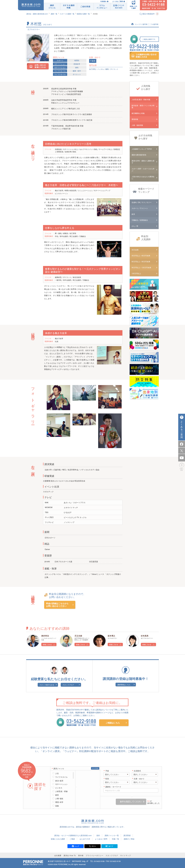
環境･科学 (59, 802)
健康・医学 (77, 71)
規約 (98, 835)
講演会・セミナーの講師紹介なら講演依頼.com (73, 835)
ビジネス (58, 788)
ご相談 (72, 839)
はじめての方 (85, 839)
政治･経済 (59, 781)
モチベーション (60, 64)
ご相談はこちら (113, 722)
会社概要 (57, 855)
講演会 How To (70, 855)
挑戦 (76, 67)
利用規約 (103, 1)
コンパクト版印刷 (140, 24)
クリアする (95, 768)
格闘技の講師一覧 (83, 14)
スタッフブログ (68, 685)
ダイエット (77, 74)
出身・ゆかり (139, 779)
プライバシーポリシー (94, 855)
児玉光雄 (78, 635)
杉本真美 (144, 635)
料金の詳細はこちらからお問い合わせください (57, 604)
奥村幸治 (45, 635)
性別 (107, 779)
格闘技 (76, 60)
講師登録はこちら (123, 684)
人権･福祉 (59, 798)
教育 (57, 795)
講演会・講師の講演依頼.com (37, 14)
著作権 (80, 855)
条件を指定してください (131, 801)
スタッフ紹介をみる (47, 685)
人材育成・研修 (61, 791)
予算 (107, 771)
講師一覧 (54, 14)
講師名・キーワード (113, 787)
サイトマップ (125, 855)
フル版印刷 (154, 24)
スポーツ (60, 60)
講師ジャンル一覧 (112, 835)
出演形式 (137, 771)
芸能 (57, 806)
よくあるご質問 (117, 1)
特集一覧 (115, 839)
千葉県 (92, 61)
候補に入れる (47, 644)
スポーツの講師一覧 (67, 14)
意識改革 (77, 64)
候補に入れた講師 (58, 839)
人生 (57, 773)
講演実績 (127, 835)
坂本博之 (111, 635)
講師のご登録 (129, 839)
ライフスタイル (60, 71)
